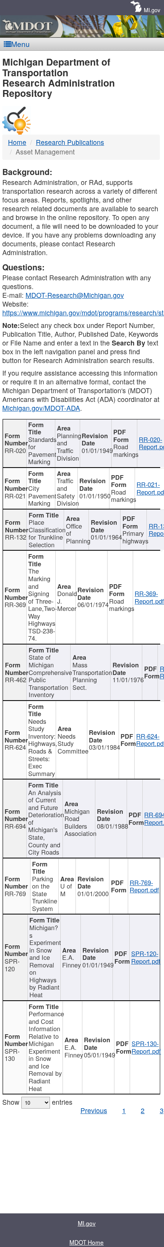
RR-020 (15, 450)
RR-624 (15, 747)
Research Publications (70, 142)
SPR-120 (12, 964)
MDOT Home (86, 1242)
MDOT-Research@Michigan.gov (75, 295)
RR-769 (15, 893)
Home (17, 142)
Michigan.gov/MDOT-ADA (41, 408)
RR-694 (15, 826)
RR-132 (15, 537)
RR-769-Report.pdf (144, 886)
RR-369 (15, 604)
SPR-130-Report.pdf (146, 1047)
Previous (93, 1110)
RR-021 (15, 495)
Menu (20, 44)
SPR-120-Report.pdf (146, 957)
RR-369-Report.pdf (149, 597)
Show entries (37, 1102)
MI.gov (152, 10)
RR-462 (15, 679)
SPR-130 (12, 1054)
